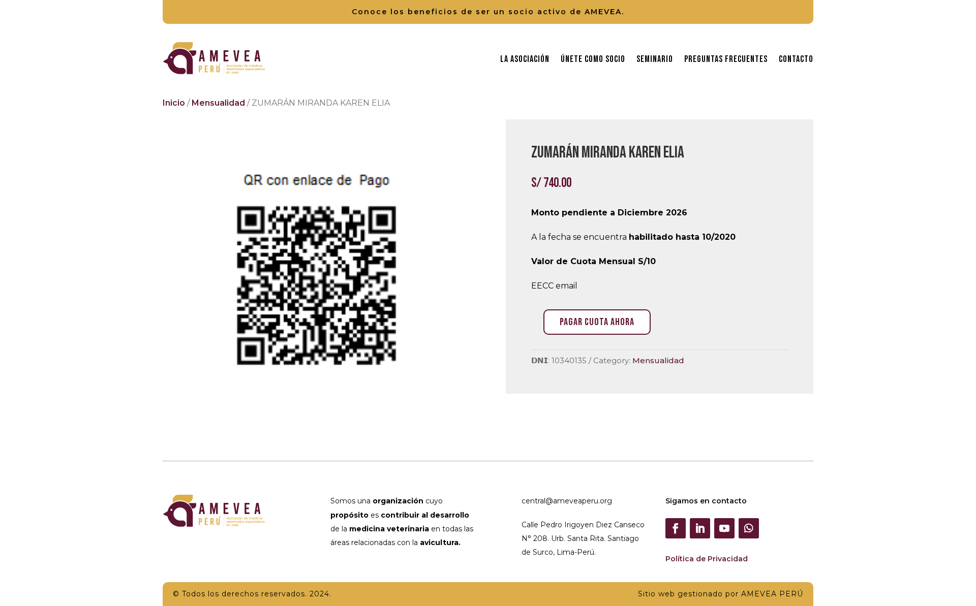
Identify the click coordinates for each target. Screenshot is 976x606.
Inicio (174, 103)
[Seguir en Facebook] (675, 528)
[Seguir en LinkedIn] (700, 528)
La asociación (525, 59)
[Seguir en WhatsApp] (749, 528)
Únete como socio (593, 59)
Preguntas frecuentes (726, 59)
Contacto (796, 59)
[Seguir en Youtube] (724, 528)
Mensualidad (218, 103)
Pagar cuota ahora (597, 322)
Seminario (654, 59)
